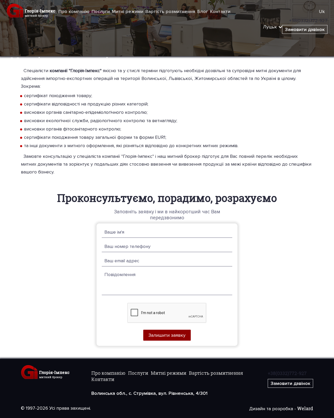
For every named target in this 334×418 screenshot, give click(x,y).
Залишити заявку (167, 335)
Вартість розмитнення (170, 11)
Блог (202, 11)
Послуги (101, 11)
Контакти (220, 11)
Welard (305, 408)
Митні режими (127, 11)
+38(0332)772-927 (287, 373)
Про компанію (74, 11)
